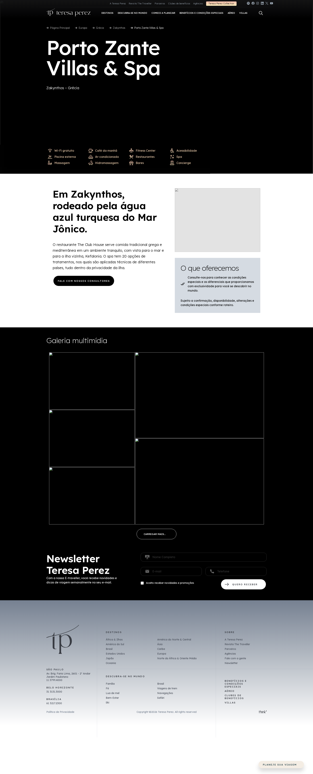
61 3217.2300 (54, 703)
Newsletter (231, 663)
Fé (107, 688)
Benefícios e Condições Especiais (236, 683)
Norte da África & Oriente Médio (177, 658)
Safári (160, 697)
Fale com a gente (235, 658)
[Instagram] (257, 4)
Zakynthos (119, 27)
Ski (107, 702)
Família (110, 683)
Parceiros (160, 3)
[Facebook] (253, 4)
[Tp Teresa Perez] (68, 13)
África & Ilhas (114, 639)
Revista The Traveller (140, 3)
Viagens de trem (167, 688)
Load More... (156, 534)
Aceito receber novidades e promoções (170, 583)
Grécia (100, 27)
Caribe (161, 649)
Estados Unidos (115, 653)
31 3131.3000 (54, 691)
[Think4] (263, 712)
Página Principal (60, 27)
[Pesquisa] (261, 13)
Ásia (159, 644)
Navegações (165, 693)
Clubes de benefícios (179, 3)
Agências (198, 3)
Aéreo (230, 690)
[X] (266, 4)
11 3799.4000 (54, 680)
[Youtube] (271, 4)
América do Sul (115, 644)
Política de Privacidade (60, 712)
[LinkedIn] (262, 4)
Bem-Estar (112, 697)
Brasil (109, 649)
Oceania (111, 663)
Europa (83, 27)
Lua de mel (112, 693)
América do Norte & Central (174, 639)
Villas (230, 702)
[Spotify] (248, 4)
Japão (110, 658)
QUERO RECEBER (243, 584)
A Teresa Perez (118, 3)
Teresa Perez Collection (221, 3)
